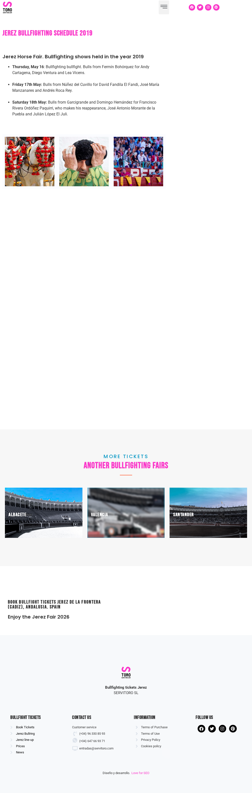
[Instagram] (208, 7)
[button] (164, 7)
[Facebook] (192, 7)
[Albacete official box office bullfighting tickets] (43, 513)
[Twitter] (200, 7)
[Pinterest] (216, 7)
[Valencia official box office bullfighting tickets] (126, 513)
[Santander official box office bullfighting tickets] (208, 513)
